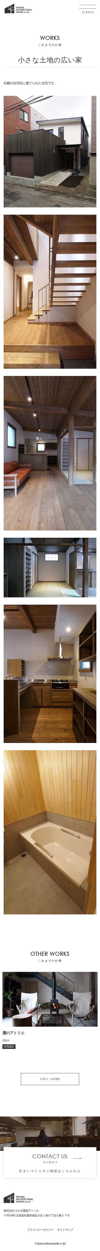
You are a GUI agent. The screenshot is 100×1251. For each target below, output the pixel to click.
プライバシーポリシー (40, 1229)
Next (90, 997)
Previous (9, 997)
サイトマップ (65, 1229)
